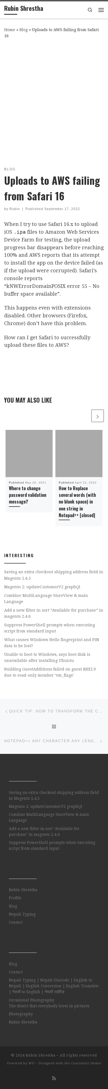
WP (31, 1063)
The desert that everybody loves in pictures (49, 1006)
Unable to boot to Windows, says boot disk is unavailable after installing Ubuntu (47, 657)
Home (9, 30)
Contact (16, 922)
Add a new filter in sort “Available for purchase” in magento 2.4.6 (53, 613)
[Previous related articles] (84, 416)
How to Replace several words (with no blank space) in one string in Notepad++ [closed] (77, 502)
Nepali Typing (22, 914)
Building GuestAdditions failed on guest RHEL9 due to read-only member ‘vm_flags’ (50, 672)
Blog (23, 30)
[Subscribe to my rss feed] (54, 1078)
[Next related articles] (97, 416)
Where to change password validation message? (27, 495)
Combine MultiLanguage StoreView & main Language (46, 598)
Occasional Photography (31, 1000)
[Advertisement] (54, 101)
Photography (21, 1014)
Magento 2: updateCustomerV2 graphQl (42, 587)
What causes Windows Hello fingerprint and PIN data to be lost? (51, 642)
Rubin (14, 209)
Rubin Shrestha (23, 890)
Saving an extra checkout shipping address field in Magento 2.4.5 (53, 575)
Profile (15, 898)
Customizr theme (86, 1063)
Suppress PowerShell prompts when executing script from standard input (49, 628)
